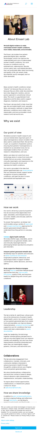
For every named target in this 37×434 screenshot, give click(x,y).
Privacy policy (5, 423)
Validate (6, 237)
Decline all (18, 431)
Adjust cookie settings (7, 420)
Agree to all (18, 428)
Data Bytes (13, 400)
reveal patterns (28, 170)
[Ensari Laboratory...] (11, 3)
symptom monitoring (23, 325)
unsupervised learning (14, 226)
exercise (13, 270)
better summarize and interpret (16, 255)
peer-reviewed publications (22, 396)
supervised (29, 224)
